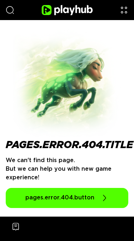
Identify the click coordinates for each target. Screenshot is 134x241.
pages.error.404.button (59, 197)
